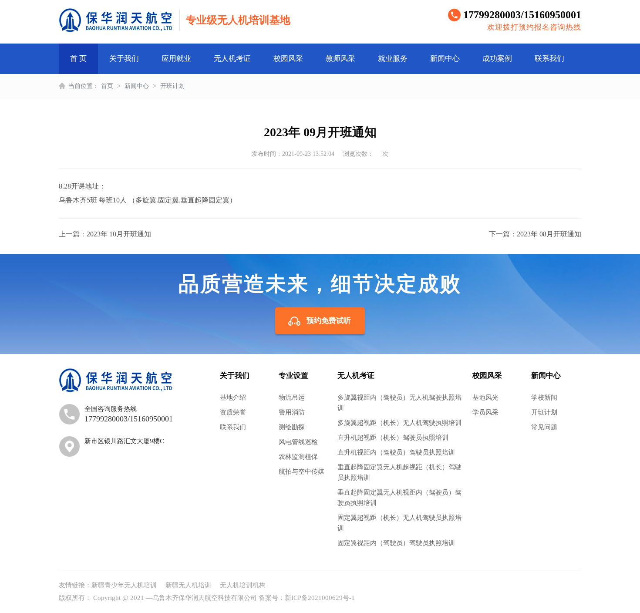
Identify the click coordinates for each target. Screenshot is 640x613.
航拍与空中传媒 (301, 471)
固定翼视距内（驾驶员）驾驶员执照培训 (396, 542)
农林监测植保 (298, 456)
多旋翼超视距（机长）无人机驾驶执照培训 (399, 422)
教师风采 (340, 58)
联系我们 (549, 58)
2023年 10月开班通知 (119, 234)
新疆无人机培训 (188, 585)
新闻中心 (445, 58)
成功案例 (497, 58)
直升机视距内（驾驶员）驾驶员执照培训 (396, 452)
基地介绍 (233, 397)
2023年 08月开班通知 (549, 234)
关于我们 (124, 58)
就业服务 (393, 58)
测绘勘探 (292, 427)
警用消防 (292, 412)
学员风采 (485, 412)
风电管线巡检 (298, 441)
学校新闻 (544, 397)
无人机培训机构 (243, 585)
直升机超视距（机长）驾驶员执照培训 (392, 437)
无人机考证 (232, 58)
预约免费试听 (329, 321)
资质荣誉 (233, 412)
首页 (107, 86)
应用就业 (176, 58)
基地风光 (485, 397)
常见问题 (544, 427)
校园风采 (288, 58)
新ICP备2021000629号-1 (320, 597)
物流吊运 (292, 397)
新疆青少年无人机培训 (124, 585)
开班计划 (172, 86)
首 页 (78, 58)
